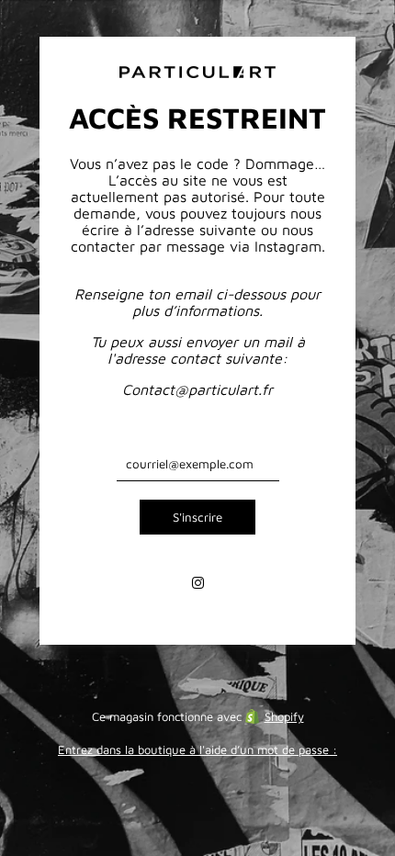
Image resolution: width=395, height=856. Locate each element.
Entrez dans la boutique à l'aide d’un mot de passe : (197, 749)
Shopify (284, 716)
